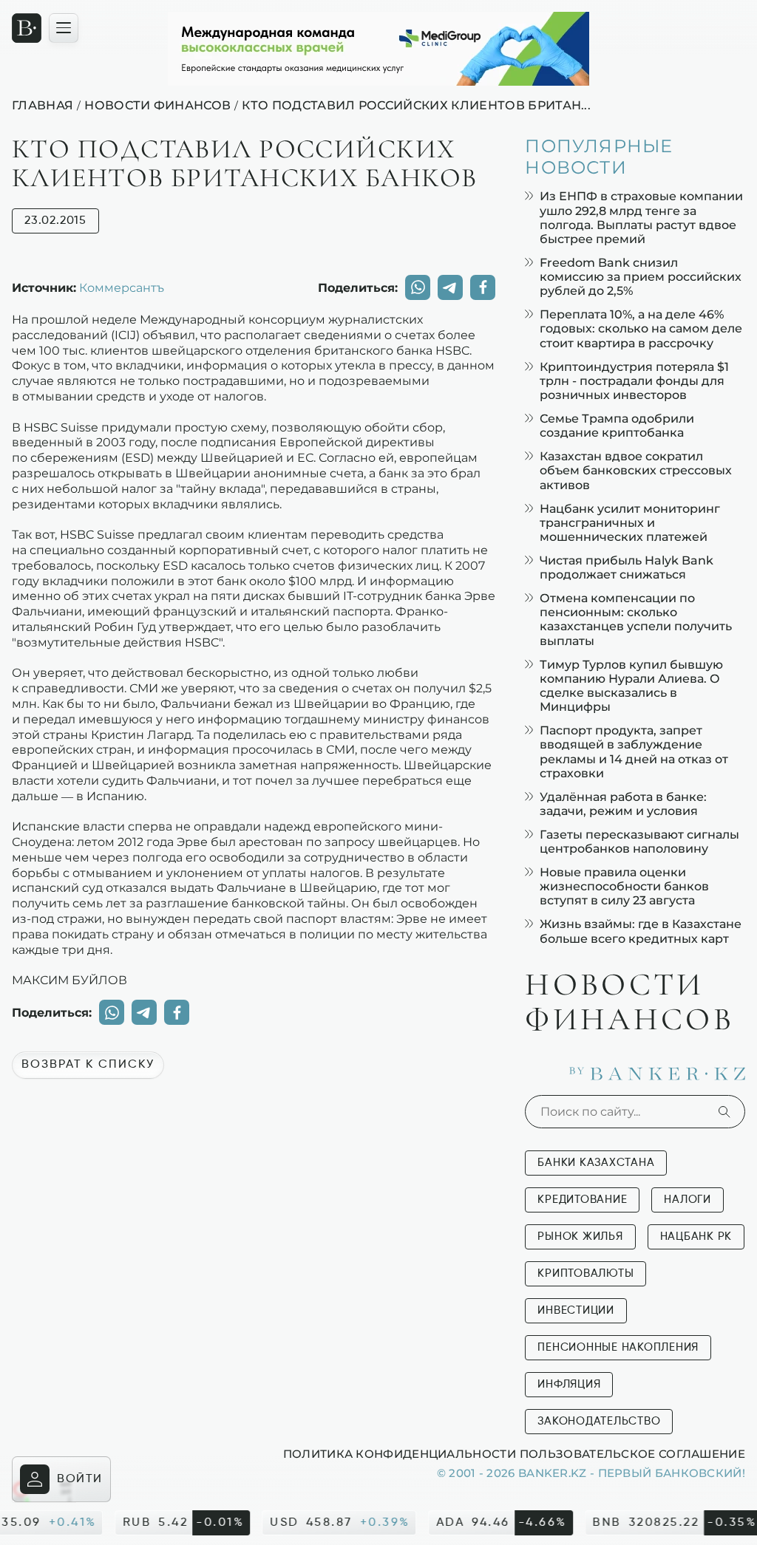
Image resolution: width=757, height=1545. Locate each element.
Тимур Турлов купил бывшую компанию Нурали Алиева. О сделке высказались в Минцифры (631, 686)
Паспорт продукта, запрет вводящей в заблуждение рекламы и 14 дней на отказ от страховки (634, 751)
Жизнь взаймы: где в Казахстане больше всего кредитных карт (640, 931)
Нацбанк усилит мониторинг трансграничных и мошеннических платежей (630, 523)
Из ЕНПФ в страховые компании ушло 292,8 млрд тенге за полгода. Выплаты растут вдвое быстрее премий (641, 217)
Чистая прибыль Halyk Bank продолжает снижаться (626, 567)
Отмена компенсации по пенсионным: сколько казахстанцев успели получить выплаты (636, 619)
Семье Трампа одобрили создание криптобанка (617, 426)
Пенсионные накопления (618, 1347)
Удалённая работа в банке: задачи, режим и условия (623, 804)
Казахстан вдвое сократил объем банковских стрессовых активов (636, 470)
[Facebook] (482, 287)
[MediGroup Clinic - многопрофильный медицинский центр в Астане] (378, 49)
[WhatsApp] (417, 287)
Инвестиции (575, 1310)
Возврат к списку (88, 1065)
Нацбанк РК (696, 1236)
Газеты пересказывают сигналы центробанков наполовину (639, 842)
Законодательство (598, 1421)
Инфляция (568, 1384)
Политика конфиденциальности (399, 1453)
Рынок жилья (579, 1236)
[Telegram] (450, 287)
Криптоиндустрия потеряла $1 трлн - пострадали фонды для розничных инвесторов (634, 381)
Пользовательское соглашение (632, 1453)
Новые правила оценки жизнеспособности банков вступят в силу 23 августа (624, 886)
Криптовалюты (585, 1273)
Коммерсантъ (121, 287)
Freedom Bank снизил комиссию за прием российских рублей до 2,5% (640, 277)
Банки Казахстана (595, 1162)
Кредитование (582, 1199)
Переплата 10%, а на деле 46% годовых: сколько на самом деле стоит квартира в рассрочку (641, 328)
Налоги (687, 1199)
